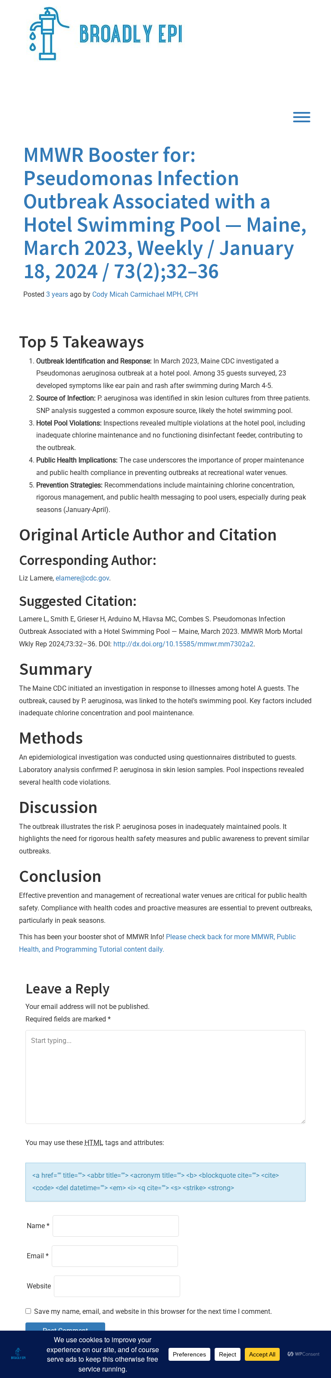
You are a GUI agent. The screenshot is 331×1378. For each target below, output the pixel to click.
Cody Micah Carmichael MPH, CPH (145, 294)
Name (38, 1226)
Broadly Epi (69, 88)
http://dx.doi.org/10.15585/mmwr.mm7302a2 (183, 644)
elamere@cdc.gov (82, 578)
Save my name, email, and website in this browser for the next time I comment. (153, 1311)
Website (39, 1286)
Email (38, 1256)
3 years (57, 294)
